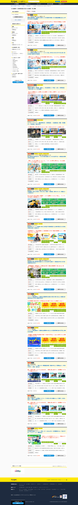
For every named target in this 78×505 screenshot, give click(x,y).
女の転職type (31, 489)
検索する (18, 82)
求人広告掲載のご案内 (31, 501)
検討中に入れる (60, 45)
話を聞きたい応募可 (16, 71)
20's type (43, 489)
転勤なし (14, 63)
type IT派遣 (63, 489)
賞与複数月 (14, 64)
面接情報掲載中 (15, 67)
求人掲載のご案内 (51, 1)
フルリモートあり (15, 69)
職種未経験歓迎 (15, 60)
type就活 (21, 490)
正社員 (14, 59)
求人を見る (49, 45)
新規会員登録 (64, 1)
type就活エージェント (28, 490)
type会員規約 (26, 501)
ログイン (57, 1)
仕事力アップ (36, 487)
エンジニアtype (38, 489)
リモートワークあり (16, 68)
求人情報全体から (15, 53)
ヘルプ (47, 1)
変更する (14, 29)
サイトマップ (43, 1)
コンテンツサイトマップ (44, 487)
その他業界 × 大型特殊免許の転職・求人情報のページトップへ (56, 479)
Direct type (49, 489)
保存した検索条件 (18, 19)
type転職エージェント (56, 489)
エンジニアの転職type (23, 489)
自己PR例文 (22, 485)
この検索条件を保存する (18, 16)
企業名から (21, 53)
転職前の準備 (22, 487)
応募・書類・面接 (29, 487)
